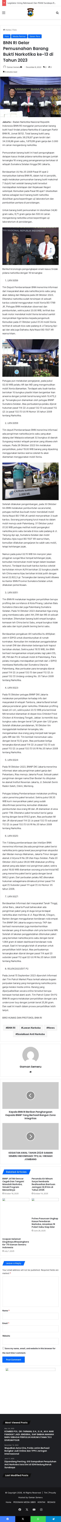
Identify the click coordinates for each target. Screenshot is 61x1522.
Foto (15, 30)
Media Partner (19, 36)
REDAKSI (51, 1502)
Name (5, 1310)
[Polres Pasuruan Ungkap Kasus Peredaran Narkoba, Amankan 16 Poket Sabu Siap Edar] (45, 1207)
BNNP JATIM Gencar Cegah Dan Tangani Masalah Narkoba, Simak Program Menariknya (13, 1184)
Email (5, 1323)
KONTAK (41, 1502)
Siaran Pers (35, 36)
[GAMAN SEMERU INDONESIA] (30, 12)
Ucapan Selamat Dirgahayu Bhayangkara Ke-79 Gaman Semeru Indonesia (15, 1243)
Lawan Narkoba (32, 1027)
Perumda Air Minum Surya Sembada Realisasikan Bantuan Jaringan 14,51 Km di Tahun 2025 (43, 1184)
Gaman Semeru (13, 67)
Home (8, 30)
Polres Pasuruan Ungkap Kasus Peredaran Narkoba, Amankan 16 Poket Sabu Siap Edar (45, 1222)
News (51, 1027)
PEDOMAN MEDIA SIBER (24, 1502)
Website (6, 1336)
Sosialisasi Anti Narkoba (31, 1034)
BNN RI (11, 1027)
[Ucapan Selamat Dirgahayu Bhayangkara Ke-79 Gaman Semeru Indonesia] (15, 1217)
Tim (45, 1492)
